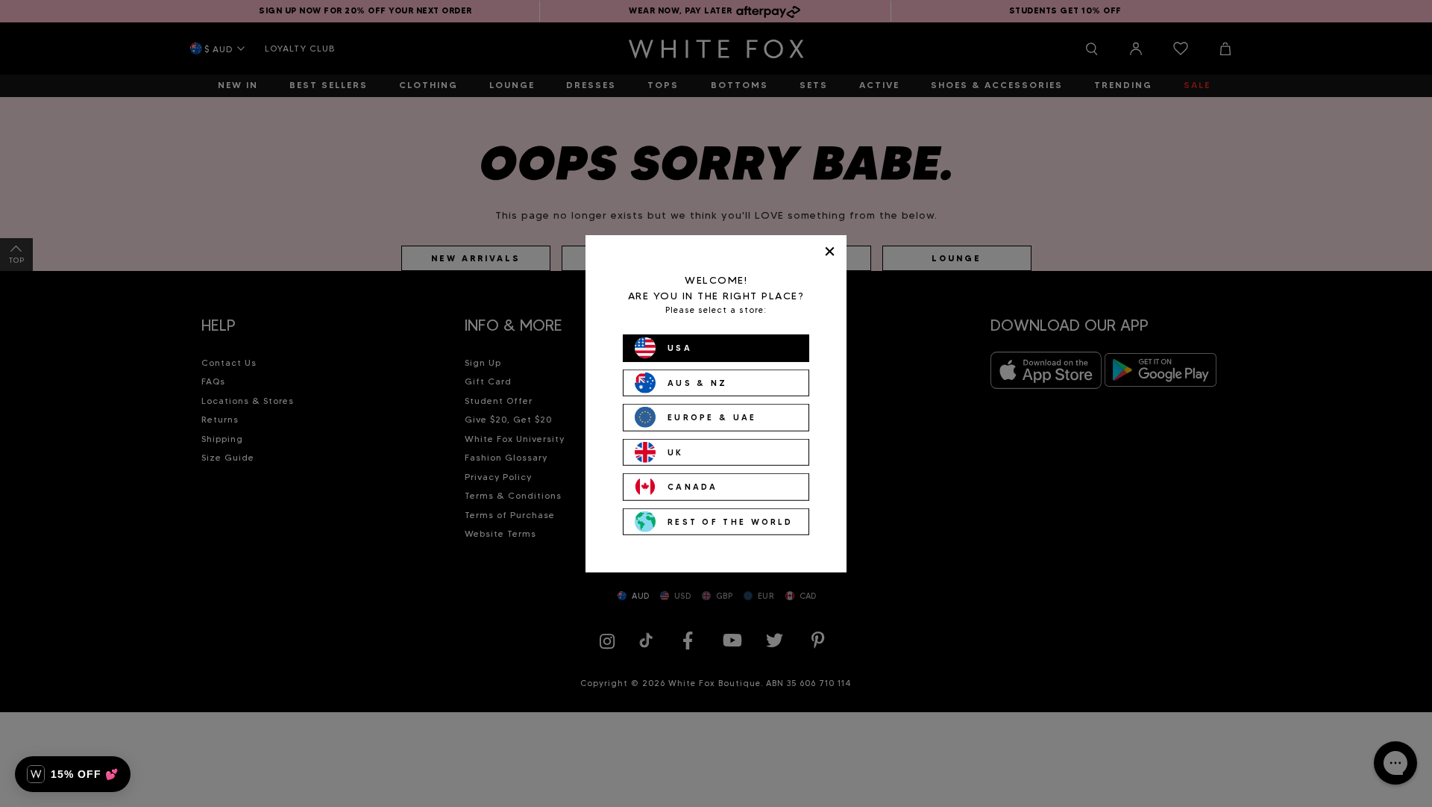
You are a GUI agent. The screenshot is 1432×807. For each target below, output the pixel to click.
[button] (73, 774)
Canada (693, 487)
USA (680, 348)
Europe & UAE (712, 417)
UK (676, 451)
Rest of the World (730, 521)
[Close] (830, 251)
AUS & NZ (697, 382)
